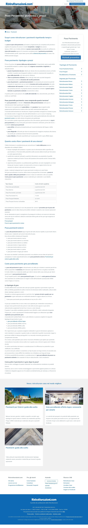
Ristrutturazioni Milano (66, 84)
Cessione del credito (69, 487)
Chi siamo (11, 481)
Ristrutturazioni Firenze (66, 108)
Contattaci (30, 483)
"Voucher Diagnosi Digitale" (56, 519)
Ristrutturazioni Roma (65, 81)
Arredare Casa (67, 485)
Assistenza (48, 488)
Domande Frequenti (32, 485)
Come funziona (31, 481)
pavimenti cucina (10, 118)
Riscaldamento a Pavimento (67, 74)
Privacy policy (30, 514)
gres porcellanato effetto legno (17, 321)
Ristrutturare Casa (68, 481)
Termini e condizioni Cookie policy (43, 514)
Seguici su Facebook (69, 489)
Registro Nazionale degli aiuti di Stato (74, 516)
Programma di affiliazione (15, 485)
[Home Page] (19, 4)
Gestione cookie (57, 514)
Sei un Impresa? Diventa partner (75, 1)
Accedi (65, 4)
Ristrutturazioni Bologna (66, 102)
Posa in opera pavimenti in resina (14, 223)
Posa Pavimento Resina (66, 69)
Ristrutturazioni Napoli (65, 87)
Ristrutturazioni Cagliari (66, 96)
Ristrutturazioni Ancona (66, 99)
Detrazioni (66, 483)
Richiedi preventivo (70, 57)
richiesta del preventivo (40, 53)
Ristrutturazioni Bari (65, 93)
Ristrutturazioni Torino (66, 90)
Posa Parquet (63, 71)
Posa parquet (9, 221)
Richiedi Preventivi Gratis (77, 4)
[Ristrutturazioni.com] (44, 500)
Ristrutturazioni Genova (66, 111)
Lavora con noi (12, 483)
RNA (64, 511)
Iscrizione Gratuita (51, 481)
